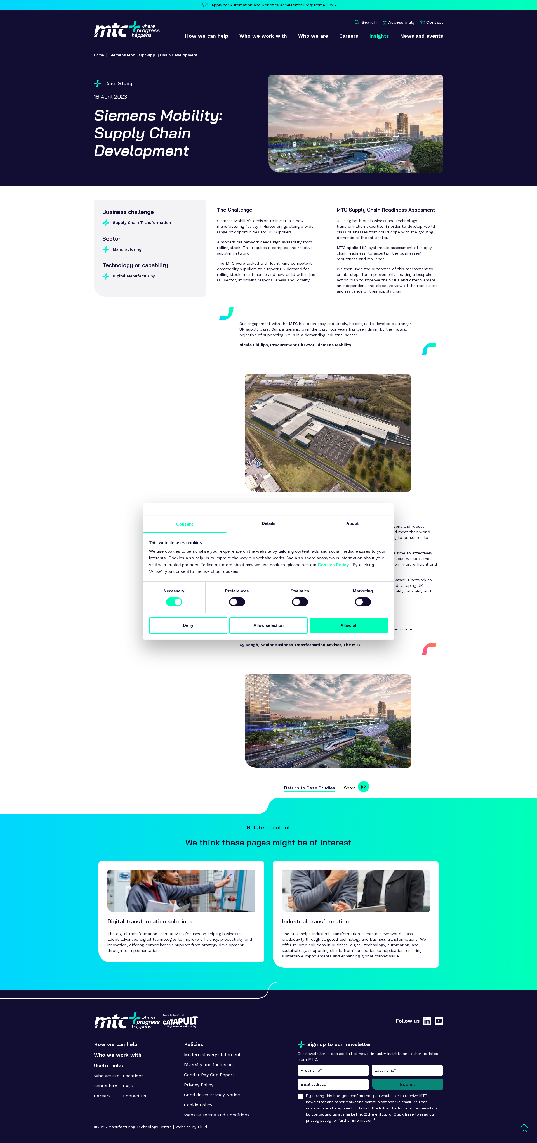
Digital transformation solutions (149, 921)
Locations (133, 1075)
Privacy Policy (198, 1084)
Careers (102, 1096)
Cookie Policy (198, 1105)
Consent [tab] (184, 524)
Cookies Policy (333, 564)
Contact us (134, 1096)
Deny (188, 625)
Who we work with (118, 1055)
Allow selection (268, 625)
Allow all (348, 625)
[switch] (237, 601)
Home (99, 55)
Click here (404, 1114)
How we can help (115, 1044)
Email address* (333, 1084)
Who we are (106, 1075)
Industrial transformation (315, 921)
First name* (333, 1070)
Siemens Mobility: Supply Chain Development (153, 55)
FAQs (128, 1086)
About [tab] (352, 523)
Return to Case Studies (309, 788)
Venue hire (105, 1086)
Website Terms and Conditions (216, 1115)
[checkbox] (300, 1096)
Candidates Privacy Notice (212, 1094)
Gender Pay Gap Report (209, 1074)
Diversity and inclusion (208, 1064)
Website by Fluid (191, 1127)
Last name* (407, 1070)
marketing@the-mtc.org (367, 1114)
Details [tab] (268, 523)
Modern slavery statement (212, 1054)
